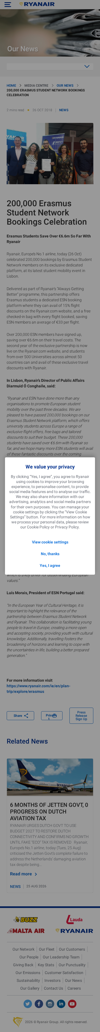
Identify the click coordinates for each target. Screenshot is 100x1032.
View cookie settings (50, 542)
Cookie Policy (38, 527)
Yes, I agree (50, 565)
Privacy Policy (67, 527)
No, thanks (50, 554)
